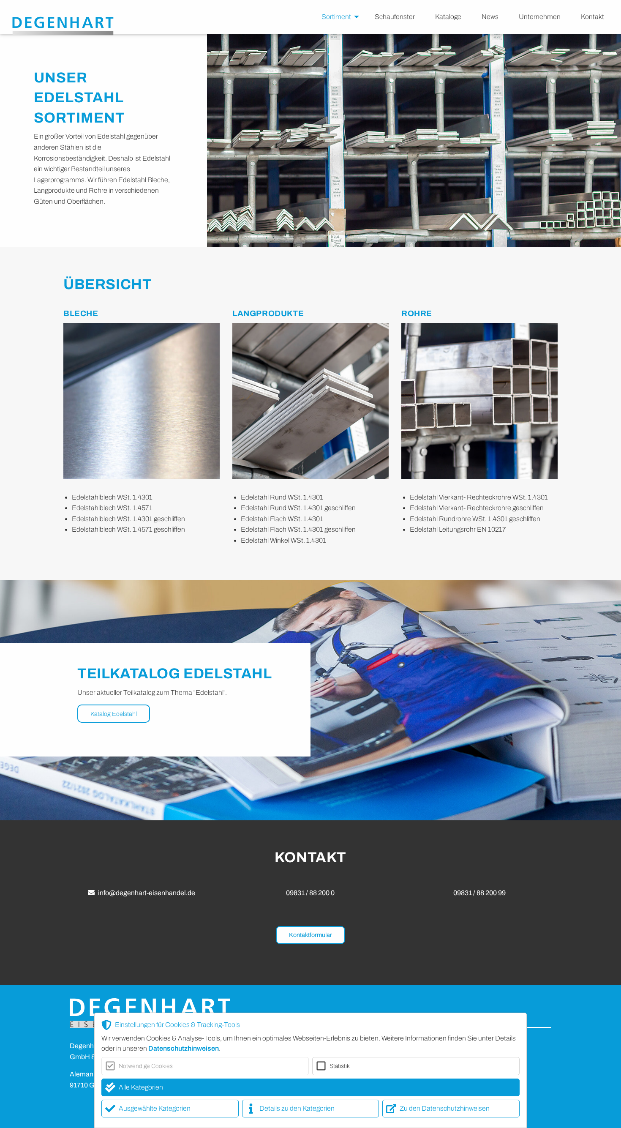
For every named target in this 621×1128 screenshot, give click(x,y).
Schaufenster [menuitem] (395, 16)
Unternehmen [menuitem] (540, 16)
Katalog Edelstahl (113, 713)
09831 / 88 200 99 (479, 892)
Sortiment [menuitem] (336, 16)
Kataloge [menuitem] (448, 16)
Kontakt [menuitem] (592, 16)
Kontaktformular (310, 934)
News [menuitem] (490, 16)
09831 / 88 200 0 (310, 892)
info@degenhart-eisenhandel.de (146, 892)
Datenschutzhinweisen (183, 1048)
